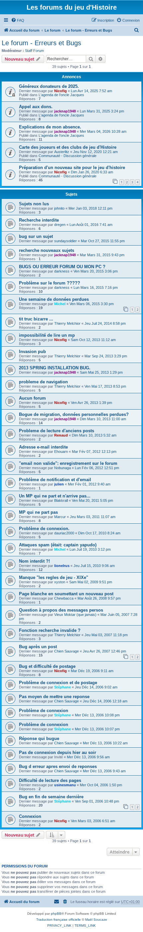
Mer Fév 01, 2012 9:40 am (89, 484)
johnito (59, 208)
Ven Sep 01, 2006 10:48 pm (97, 801)
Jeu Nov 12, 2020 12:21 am (95, 152)
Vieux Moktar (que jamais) (75, 615)
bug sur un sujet (36, 236)
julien (59, 484)
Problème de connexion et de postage (58, 682)
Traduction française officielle (58, 919)
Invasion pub (32, 351)
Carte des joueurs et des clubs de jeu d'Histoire (67, 147)
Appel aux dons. (36, 106)
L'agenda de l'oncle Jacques (61, 95)
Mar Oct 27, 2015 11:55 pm (103, 241)
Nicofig (60, 91)
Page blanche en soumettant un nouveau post (66, 593)
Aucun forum (32, 398)
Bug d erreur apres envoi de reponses (58, 766)
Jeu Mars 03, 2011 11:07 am (92, 517)
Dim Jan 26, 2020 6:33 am (92, 172)
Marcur (60, 517)
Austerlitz (61, 152)
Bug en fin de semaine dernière (51, 796)
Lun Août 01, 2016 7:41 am (91, 225)
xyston (59, 582)
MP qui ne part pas (38, 512)
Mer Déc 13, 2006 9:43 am (104, 771)
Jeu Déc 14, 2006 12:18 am (105, 701)
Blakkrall (61, 500)
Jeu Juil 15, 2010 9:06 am (94, 566)
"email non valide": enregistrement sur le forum (68, 463)
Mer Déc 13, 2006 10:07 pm (97, 729)
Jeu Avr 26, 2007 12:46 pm (104, 651)
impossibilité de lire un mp (47, 335)
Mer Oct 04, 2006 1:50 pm (101, 785)
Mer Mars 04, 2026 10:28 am (103, 131)
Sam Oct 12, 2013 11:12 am (93, 340)
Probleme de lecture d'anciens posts (56, 430)
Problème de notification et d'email (55, 479)
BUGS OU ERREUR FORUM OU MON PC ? (62, 266)
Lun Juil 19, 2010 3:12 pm (90, 549)
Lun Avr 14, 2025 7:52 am (91, 91)
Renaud (61, 435)
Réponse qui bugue (39, 738)
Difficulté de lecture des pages (50, 780)
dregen (60, 225)
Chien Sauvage (66, 651)
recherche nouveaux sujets (46, 250)
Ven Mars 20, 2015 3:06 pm (95, 271)
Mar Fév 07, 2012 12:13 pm (94, 452)
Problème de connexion (43, 710)
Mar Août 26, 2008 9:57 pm (99, 598)
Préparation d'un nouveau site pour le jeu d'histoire (72, 167)
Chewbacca (63, 598)
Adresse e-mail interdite (43, 447)
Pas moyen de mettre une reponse (54, 696)
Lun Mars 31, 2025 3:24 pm (102, 111)
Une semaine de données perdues (54, 299)
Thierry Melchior (67, 323)
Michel (60, 304)
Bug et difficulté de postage (47, 666)
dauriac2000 (64, 533)
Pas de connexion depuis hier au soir (57, 752)
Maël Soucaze (96, 919)
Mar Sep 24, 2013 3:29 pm (105, 356)
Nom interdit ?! (34, 561)
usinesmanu (65, 785)
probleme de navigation (43, 381)
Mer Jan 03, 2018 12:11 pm (90, 208)
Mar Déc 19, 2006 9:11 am (92, 671)
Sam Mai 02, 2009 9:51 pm (90, 582)
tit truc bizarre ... (36, 318)
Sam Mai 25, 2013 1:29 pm (101, 372)
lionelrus (62, 566)
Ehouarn (61, 452)
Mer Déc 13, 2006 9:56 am (88, 757)
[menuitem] (17, 20)
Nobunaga (62, 468)
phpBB (56, 913)
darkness (62, 271)
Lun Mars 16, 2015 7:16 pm (95, 287)
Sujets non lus (34, 203)
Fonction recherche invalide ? (49, 630)
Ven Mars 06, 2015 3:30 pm (92, 304)
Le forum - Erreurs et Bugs (41, 43)
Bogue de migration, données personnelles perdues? (74, 414)
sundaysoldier (65, 241)
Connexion (30, 816)
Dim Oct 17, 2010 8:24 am (99, 533)
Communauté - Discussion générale (67, 156)
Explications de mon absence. (50, 126)
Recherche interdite (39, 220)
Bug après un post (38, 646)
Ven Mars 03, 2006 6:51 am (93, 821)
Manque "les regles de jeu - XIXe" (53, 577)
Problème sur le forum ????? (49, 282)
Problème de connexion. (44, 528)
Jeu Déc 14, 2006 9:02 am (96, 687)
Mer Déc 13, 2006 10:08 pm (97, 715)
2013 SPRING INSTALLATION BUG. (54, 367)
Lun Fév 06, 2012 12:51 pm (97, 468)
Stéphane (62, 687)
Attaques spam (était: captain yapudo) (57, 544)
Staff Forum (34, 51)
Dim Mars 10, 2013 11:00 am (103, 419)
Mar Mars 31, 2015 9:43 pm (102, 255)
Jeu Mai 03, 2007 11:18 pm (106, 635)
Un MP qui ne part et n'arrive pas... (54, 495)
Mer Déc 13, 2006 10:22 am (105, 743)
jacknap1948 (65, 111)
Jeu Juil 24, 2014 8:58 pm (105, 323)
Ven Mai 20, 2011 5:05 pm (92, 500)
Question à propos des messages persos (61, 610)
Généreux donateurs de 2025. (49, 86)
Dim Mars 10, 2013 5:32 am (94, 435)
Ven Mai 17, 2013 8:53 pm (105, 386)
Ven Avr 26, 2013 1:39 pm (91, 403)
